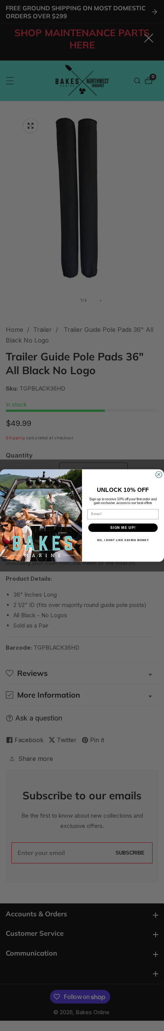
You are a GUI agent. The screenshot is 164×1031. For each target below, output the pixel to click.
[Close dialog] (159, 474)
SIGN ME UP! (123, 527)
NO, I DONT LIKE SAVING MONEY (123, 540)
